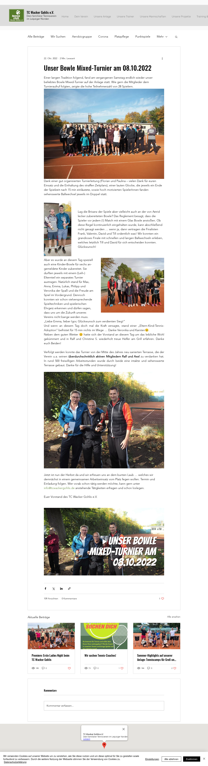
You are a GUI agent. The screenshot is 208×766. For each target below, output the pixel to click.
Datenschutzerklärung (15, 762)
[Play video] (104, 541)
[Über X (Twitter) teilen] (53, 588)
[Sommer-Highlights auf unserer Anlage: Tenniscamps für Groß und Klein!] (156, 636)
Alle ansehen (173, 616)
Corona (103, 36)
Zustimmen (191, 759)
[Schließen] (204, 758)
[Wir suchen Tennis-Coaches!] (104, 636)
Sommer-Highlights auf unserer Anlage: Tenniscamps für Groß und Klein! (156, 657)
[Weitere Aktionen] (162, 58)
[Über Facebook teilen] (45, 588)
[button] (176, 36)
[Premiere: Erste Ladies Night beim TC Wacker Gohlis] (51, 636)
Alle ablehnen (171, 759)
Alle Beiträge (36, 36)
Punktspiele (142, 36)
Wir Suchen (58, 36)
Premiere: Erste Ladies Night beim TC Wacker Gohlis (50, 657)
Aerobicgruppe (82, 36)
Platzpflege (122, 36)
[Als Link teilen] (69, 588)
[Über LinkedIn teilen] (61, 588)
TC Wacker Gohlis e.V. (40, 12)
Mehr (160, 36)
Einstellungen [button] (152, 759)
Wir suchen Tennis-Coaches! (100, 655)
